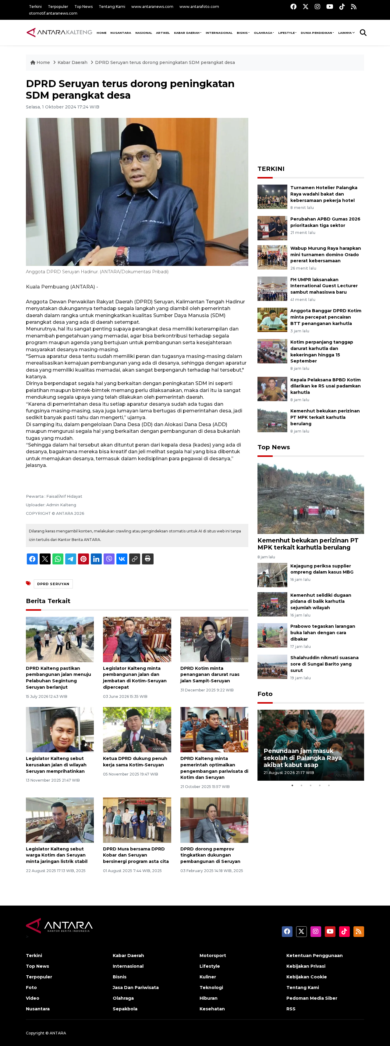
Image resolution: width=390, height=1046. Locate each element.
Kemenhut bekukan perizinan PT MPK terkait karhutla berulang (325, 417)
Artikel (163, 32)
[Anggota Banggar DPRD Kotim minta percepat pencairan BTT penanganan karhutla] (272, 320)
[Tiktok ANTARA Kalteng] (342, 6)
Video (32, 998)
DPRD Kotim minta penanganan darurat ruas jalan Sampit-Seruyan (209, 675)
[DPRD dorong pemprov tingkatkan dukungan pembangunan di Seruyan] (214, 819)
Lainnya (345, 32)
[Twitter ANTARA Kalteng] (306, 6)
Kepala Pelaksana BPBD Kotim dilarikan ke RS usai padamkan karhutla (325, 386)
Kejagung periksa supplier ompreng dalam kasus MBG (321, 569)
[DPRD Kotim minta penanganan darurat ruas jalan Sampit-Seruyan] (214, 639)
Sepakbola (125, 1009)
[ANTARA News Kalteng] (59, 32)
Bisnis (242, 32)
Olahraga (263, 32)
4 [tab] (320, 785)
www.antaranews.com (152, 6)
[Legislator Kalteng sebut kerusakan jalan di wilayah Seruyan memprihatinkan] (60, 729)
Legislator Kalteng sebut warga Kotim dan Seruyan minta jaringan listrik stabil (56, 855)
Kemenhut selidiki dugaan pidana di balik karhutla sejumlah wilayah (320, 601)
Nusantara (38, 1009)
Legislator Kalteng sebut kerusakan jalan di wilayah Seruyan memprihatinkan (56, 765)
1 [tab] (292, 785)
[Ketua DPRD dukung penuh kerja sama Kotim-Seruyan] (137, 729)
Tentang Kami (112, 6)
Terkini (35, 6)
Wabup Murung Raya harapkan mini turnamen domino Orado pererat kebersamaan (325, 255)
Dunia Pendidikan (316, 32)
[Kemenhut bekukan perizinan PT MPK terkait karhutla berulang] (272, 420)
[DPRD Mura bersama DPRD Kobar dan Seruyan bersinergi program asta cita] (137, 819)
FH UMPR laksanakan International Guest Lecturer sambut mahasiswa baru (324, 286)
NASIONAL (143, 32)
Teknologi (211, 987)
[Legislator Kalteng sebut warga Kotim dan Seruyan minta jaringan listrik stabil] (60, 819)
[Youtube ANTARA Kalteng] (329, 6)
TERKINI (271, 168)
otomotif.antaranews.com (53, 13)
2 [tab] (302, 785)
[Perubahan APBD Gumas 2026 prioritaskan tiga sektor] (272, 228)
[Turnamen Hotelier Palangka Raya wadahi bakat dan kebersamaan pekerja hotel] (272, 196)
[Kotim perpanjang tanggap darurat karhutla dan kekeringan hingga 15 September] (272, 351)
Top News (83, 6)
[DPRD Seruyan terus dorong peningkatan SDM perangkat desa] (310, 498)
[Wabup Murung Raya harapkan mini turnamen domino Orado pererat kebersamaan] (272, 257)
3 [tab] (311, 785)
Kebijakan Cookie (306, 977)
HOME (101, 32)
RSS (291, 1009)
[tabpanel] (310, 745)
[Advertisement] (310, 116)
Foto (265, 694)
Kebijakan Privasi (305, 966)
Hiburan (209, 998)
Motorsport (213, 955)
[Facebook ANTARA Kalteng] (293, 6)
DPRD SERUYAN (53, 584)
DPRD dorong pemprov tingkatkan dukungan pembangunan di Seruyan (210, 855)
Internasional (219, 32)
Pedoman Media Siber (311, 998)
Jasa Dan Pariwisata (136, 987)
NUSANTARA (120, 32)
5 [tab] (329, 785)
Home (43, 62)
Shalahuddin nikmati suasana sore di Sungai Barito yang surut (324, 664)
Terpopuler (58, 6)
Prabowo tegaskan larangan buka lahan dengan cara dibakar (322, 633)
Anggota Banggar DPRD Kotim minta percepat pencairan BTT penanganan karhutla (325, 317)
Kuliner (208, 977)
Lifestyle (286, 32)
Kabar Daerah (187, 32)
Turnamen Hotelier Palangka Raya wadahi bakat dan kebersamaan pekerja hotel (323, 194)
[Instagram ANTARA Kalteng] (317, 6)
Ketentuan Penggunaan (314, 955)
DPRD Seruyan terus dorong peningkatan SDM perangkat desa (165, 62)
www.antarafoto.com (199, 6)
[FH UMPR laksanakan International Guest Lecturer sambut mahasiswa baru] (272, 288)
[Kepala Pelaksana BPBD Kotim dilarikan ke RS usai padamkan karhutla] (272, 388)
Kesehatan (212, 1009)
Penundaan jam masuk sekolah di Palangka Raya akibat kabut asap (303, 758)
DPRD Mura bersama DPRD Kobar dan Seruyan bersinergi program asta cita (136, 855)
